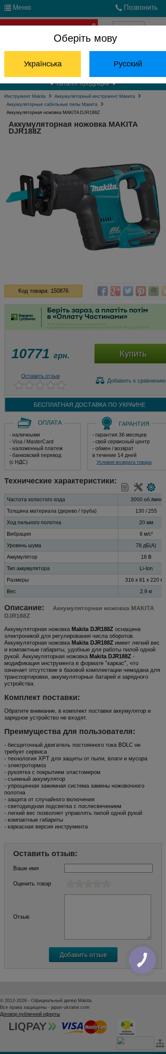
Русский (128, 64)
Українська (43, 64)
